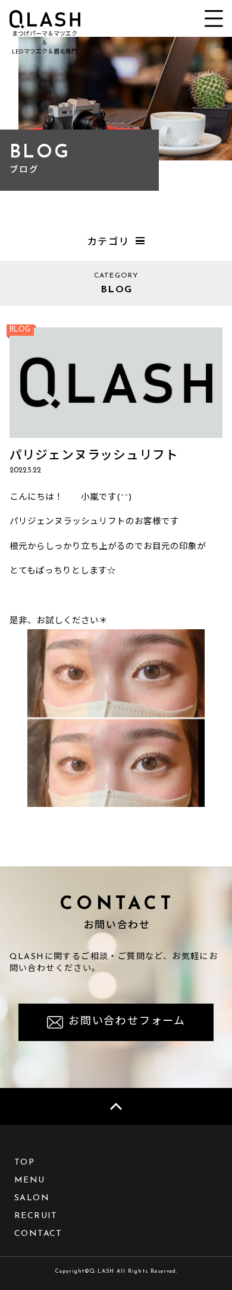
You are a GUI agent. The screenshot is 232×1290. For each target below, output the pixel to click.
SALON (31, 1198)
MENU (29, 1180)
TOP (24, 1162)
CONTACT (38, 1233)
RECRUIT (36, 1216)
